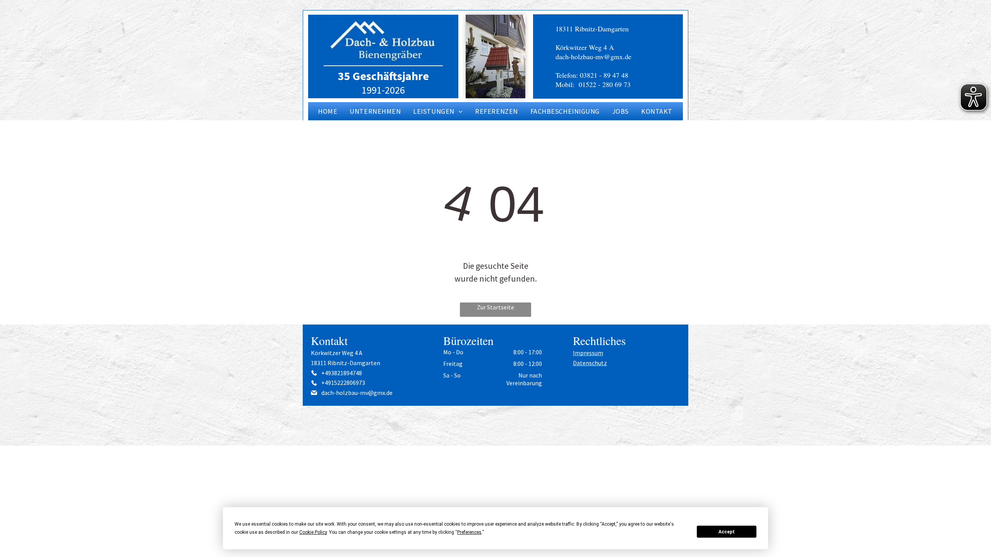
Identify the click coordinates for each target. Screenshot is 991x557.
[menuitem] (328, 111)
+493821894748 (341, 373)
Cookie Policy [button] (313, 532)
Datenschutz (590, 363)
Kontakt (329, 340)
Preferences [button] (469, 532)
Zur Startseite (495, 307)
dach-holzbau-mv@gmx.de (593, 56)
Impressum (588, 353)
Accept (726, 532)
